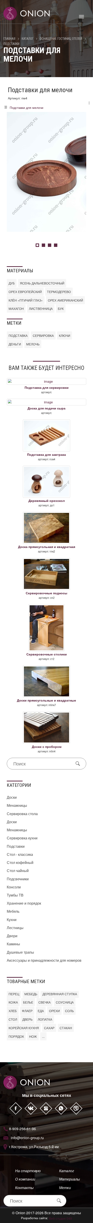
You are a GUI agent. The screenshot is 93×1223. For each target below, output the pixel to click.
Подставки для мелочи (26, 107)
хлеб (13, 1010)
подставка (18, 335)
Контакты (24, 1187)
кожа (13, 1002)
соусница (65, 1002)
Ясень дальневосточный (42, 283)
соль (69, 1010)
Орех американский (65, 300)
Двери (12, 935)
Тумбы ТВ (15, 895)
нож (33, 1036)
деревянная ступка (59, 994)
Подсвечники (18, 878)
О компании (25, 1179)
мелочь (33, 344)
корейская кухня (24, 1028)
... (43, 1036)
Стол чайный (18, 870)
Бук (61, 308)
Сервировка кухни (22, 838)
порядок (16, 1036)
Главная (9, 38)
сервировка (43, 335)
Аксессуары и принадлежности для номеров (44, 960)
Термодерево (59, 291)
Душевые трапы (20, 952)
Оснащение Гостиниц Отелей (61, 38)
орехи (54, 1010)
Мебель (13, 911)
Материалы (69, 1179)
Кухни (11, 919)
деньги (15, 344)
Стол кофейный (20, 862)
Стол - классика (20, 854)
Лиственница (41, 308)
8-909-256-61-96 (22, 1128)
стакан (66, 1028)
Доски (12, 797)
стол (13, 1019)
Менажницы (17, 805)
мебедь (30, 994)
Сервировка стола (22, 813)
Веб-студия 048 (60, 1218)
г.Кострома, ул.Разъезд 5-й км (34, 1146)
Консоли (14, 887)
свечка (44, 1002)
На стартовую (28, 1170)
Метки (65, 1187)
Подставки (11, 44)
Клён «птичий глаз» (26, 300)
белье (28, 1002)
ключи (64, 335)
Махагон (16, 308)
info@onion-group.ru (27, 1137)
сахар (49, 1028)
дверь (27, 1019)
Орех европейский (25, 291)
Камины (13, 943)
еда (41, 1010)
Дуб (12, 283)
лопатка (45, 1019)
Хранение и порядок (24, 903)
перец (14, 994)
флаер (27, 1010)
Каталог (27, 38)
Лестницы (15, 927)
